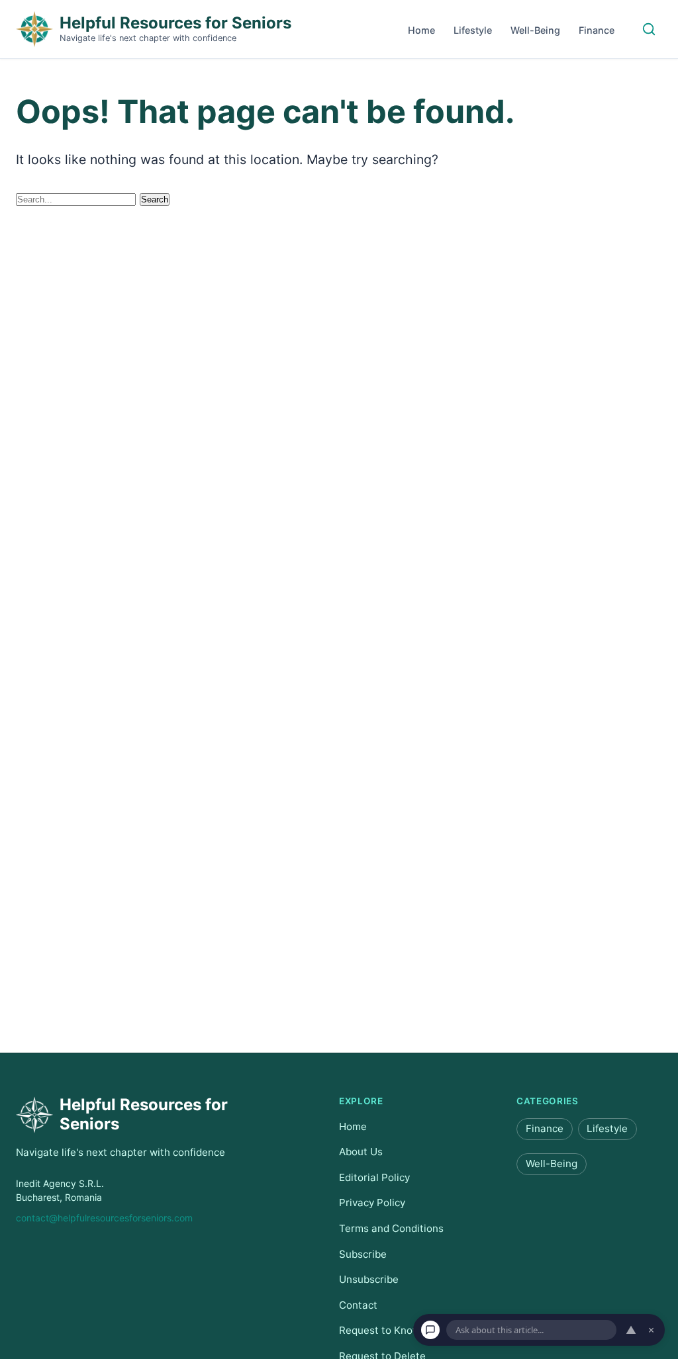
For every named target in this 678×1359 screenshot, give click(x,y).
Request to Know (379, 1330)
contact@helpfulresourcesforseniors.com (104, 1217)
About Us (361, 1151)
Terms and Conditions (391, 1228)
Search (154, 199)
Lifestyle (473, 30)
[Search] (649, 29)
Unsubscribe (369, 1279)
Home (421, 30)
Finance (596, 30)
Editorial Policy (374, 1177)
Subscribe (363, 1253)
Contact (358, 1305)
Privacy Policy (372, 1202)
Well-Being (535, 30)
